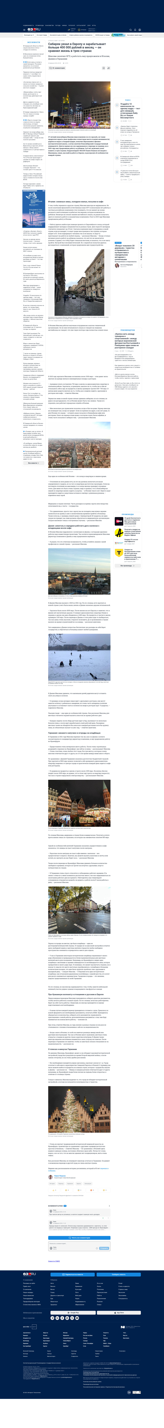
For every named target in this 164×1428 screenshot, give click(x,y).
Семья (99, 1304)
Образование (79, 1304)
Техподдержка (28, 1298)
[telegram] (52, 1318)
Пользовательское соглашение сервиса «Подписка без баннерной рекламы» (104, 1387)
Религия (99, 1301)
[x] (72, 1318)
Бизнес (52, 1286)
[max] (67, 1318)
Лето (77, 1292)
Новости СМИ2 (54, 1261)
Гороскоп (71, 25)
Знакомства (49, 25)
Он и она (100, 1283)
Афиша (64, 25)
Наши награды (28, 1292)
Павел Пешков (60, 1176)
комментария (58, 68)
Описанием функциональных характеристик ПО (96, 1373)
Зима (77, 1283)
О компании (27, 1289)
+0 (103, 1218)
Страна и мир (122, 1289)
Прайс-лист (27, 1286)
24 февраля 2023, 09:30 (54, 63)
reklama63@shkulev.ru (115, 1363)
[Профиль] (139, 30)
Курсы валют (81, 25)
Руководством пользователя (91, 1372)
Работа (99, 1295)
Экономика (122, 1295)
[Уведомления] (135, 30)
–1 (108, 1218)
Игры (94, 25)
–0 (108, 1233)
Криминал (78, 1286)
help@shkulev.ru (35, 1378)
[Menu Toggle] (24, 30)
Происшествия (102, 1292)
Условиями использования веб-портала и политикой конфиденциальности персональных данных (110, 1375)
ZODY (89, 25)
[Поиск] (130, 30)
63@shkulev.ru (43, 1376)
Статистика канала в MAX (32, 1304)
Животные (54, 1301)
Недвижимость (28, 25)
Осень (99, 1286)
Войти (55, 1249)
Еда (51, 1298)
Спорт (120, 1283)
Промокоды (39, 25)
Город (52, 1292)
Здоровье (53, 1304)
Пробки (82, 30)
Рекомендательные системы (91, 1384)
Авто (52, 1283)
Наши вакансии (28, 1295)
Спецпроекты (123, 1298)
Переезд (60, 1183)
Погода (58, 25)
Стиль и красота (123, 1286)
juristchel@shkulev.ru (66, 1377)
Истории (52, 1183)
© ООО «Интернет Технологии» (32, 1392)
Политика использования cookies (92, 1381)
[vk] (57, 1318)
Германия (70, 1183)
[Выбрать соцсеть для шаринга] (108, 68)
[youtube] (77, 1318)
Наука (77, 1298)
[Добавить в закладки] (104, 68)
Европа (79, 1183)
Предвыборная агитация (31, 1301)
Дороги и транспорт (57, 1295)
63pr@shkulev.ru (108, 1368)
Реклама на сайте (29, 1283)
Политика (100, 1289)
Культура (78, 1289)
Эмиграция (88, 1183)
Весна (52, 1289)
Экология (121, 1292)
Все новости (34, 42)
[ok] (62, 1318)
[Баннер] (118, 35)
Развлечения (101, 1298)
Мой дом (78, 1295)
